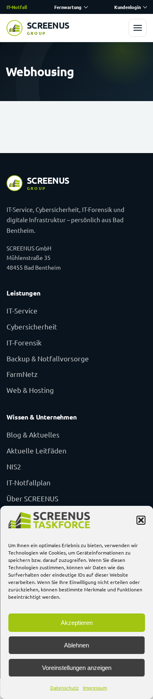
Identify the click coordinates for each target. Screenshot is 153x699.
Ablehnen (76, 645)
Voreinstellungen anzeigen (76, 667)
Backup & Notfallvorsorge (48, 358)
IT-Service (22, 310)
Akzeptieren (77, 622)
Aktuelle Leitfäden (37, 450)
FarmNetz (22, 374)
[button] (141, 520)
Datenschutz (64, 687)
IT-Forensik (24, 342)
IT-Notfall (17, 7)
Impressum (95, 687)
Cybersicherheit (32, 326)
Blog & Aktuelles (33, 434)
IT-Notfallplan (29, 482)
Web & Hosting (30, 390)
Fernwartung (68, 7)
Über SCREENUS (32, 498)
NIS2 (14, 466)
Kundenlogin (127, 7)
